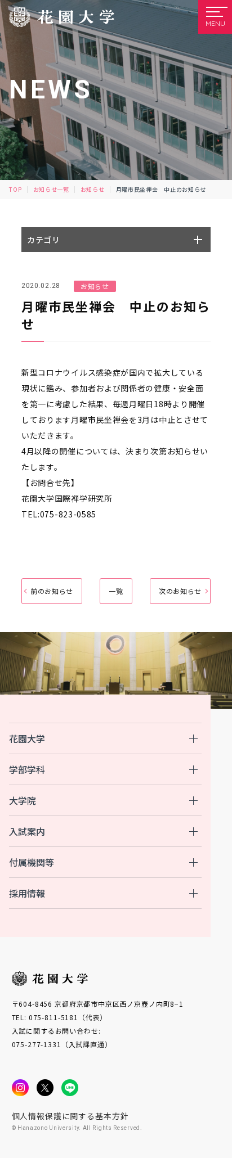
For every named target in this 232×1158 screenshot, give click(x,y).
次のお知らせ (180, 591)
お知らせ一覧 (51, 189)
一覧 (116, 591)
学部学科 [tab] (27, 769)
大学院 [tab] (22, 800)
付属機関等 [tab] (31, 862)
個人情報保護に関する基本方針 (70, 1115)
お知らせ (93, 189)
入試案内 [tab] (27, 831)
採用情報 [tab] (27, 893)
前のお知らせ (51, 591)
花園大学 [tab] (27, 738)
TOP (15, 189)
